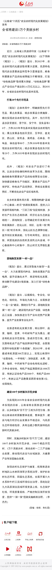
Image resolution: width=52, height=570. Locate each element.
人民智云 (18, 555)
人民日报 (7, 540)
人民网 (3, 12)
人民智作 (29, 555)
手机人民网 (29, 540)
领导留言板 (40, 540)
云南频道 (12, 12)
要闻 (21, 12)
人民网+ (18, 540)
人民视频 (7, 555)
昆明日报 (38, 38)
